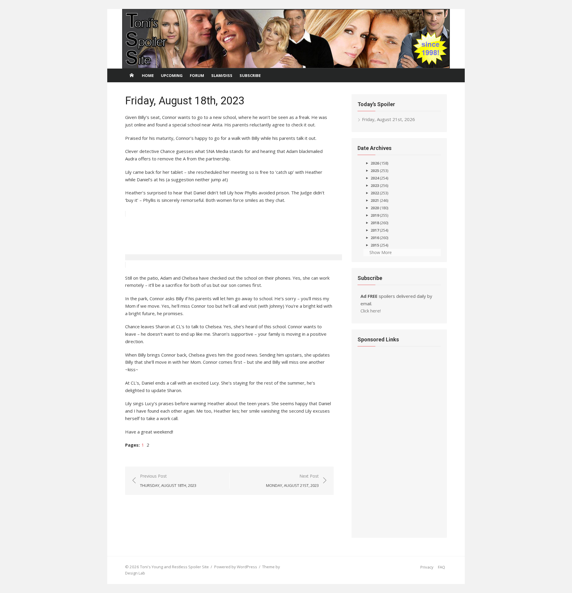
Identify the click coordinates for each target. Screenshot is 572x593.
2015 (375, 245)
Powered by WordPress (235, 566)
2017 (375, 230)
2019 (375, 215)
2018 (375, 222)
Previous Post (168, 480)
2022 (375, 193)
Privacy (426, 567)
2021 (375, 200)
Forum (197, 75)
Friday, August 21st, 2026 (388, 119)
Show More (380, 252)
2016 (375, 237)
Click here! (370, 311)
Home (148, 75)
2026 (375, 163)
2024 (375, 178)
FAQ (441, 567)
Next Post (292, 480)
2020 (375, 207)
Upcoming (172, 75)
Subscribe (250, 75)
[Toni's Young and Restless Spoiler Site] (286, 39)
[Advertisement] (233, 245)
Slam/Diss (221, 75)
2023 (375, 185)
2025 (375, 170)
